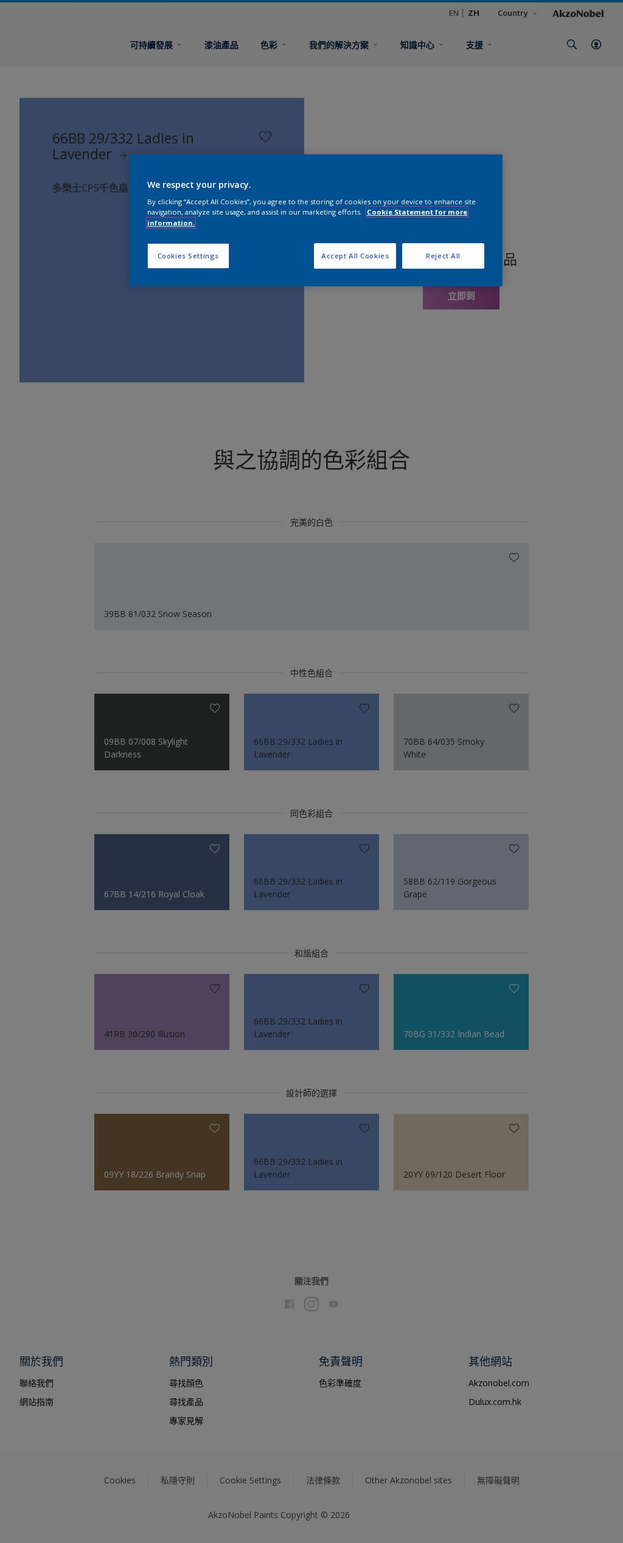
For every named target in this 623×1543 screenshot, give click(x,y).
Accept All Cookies (355, 255)
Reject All (443, 255)
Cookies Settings (188, 255)
